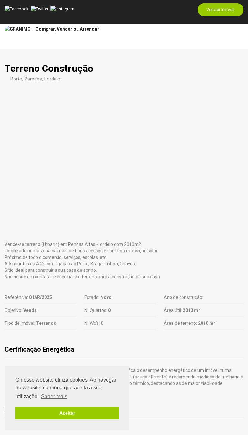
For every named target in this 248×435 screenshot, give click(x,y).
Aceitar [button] (67, 413)
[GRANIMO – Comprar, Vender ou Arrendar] (52, 29)
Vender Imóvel (220, 9)
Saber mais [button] (54, 396)
